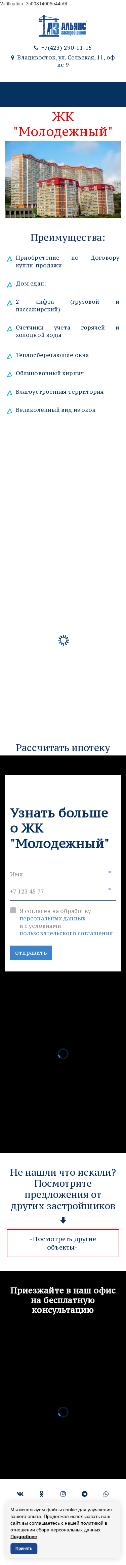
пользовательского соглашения (66, 933)
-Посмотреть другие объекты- (63, 1243)
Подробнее (23, 1536)
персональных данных (52, 918)
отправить (31, 952)
